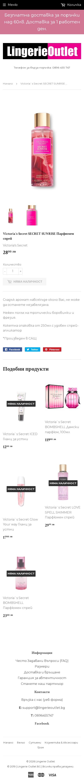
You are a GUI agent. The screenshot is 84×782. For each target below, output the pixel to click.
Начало (8, 83)
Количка (73, 5)
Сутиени (35, 742)
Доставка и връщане (42, 672)
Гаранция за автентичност (42, 678)
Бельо (21, 742)
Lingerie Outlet (45, 761)
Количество (12, 264)
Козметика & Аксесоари (61, 742)
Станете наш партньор (42, 684)
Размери (42, 666)
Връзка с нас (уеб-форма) (42, 700)
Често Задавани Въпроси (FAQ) (42, 661)
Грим (41, 747)
